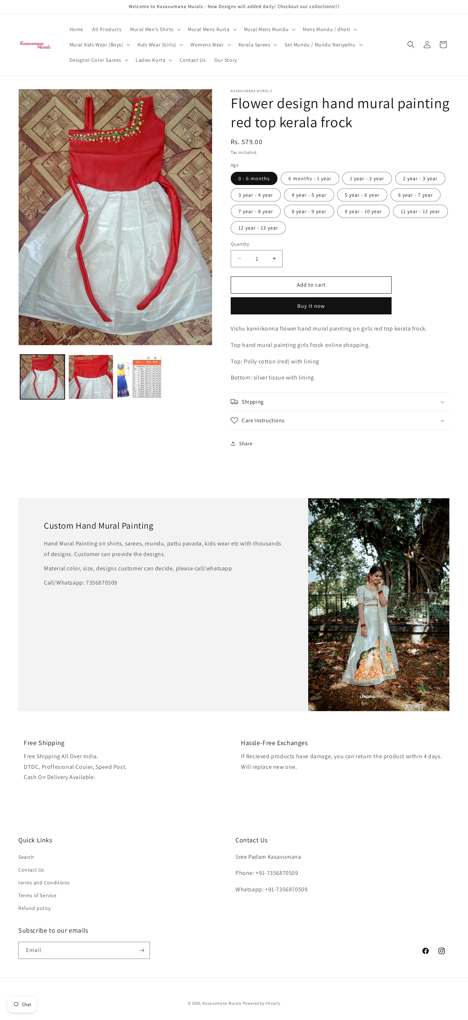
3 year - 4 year (255, 195)
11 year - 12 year (420, 211)
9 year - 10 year (363, 211)
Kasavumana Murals (222, 1003)
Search (26, 857)
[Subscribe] (141, 950)
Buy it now (311, 305)
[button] (155, 29)
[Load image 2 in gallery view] (90, 377)
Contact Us (31, 869)
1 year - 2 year (367, 178)
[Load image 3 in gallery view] (139, 377)
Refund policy (34, 908)
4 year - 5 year (309, 195)
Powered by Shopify (261, 1003)
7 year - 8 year (255, 211)
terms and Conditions (44, 882)
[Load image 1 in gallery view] (42, 377)
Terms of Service (37, 895)
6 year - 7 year (415, 195)
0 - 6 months (254, 178)
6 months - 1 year (310, 178)
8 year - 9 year (309, 211)
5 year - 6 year (362, 195)
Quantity (240, 244)
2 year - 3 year (420, 178)
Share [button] (246, 443)
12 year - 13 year (258, 227)
